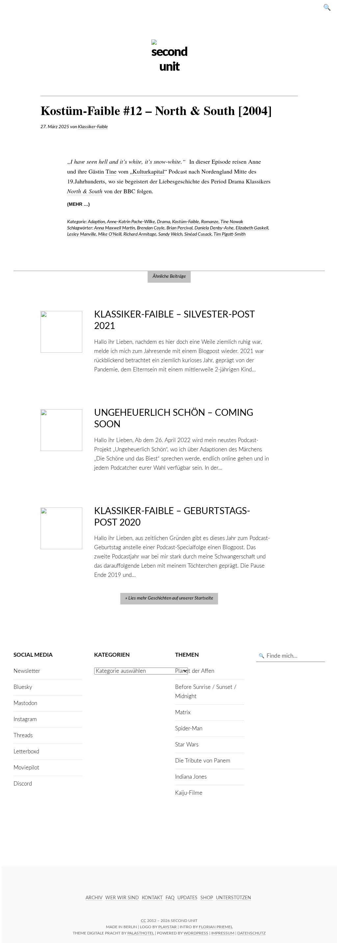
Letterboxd (26, 751)
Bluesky (22, 687)
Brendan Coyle (151, 228)
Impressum (222, 933)
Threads (23, 735)
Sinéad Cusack (198, 234)
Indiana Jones (191, 777)
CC (143, 921)
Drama (163, 222)
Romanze (210, 222)
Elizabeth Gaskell (252, 228)
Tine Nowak (231, 222)
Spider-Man (188, 728)
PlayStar (167, 927)
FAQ (170, 898)
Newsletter (26, 671)
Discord (22, 784)
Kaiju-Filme (188, 793)
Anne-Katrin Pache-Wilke (131, 222)
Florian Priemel (216, 927)
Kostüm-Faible (185, 222)
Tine (111, 171)
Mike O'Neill (109, 234)
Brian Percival (180, 228)
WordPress (196, 933)
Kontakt (152, 898)
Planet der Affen (194, 671)
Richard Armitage (139, 234)
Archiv (94, 898)
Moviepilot (26, 767)
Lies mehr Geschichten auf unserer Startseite (170, 598)
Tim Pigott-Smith (230, 234)
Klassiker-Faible (93, 127)
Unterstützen (233, 898)
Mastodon (25, 703)
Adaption (96, 222)
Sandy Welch (170, 234)
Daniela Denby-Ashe (214, 228)
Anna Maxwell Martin (114, 228)
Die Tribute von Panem (202, 761)
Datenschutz (251, 933)
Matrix (183, 712)
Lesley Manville (81, 234)
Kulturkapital (148, 171)
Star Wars (186, 744)
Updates (187, 898)
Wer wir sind (122, 898)
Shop (206, 898)
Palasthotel (140, 933)
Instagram (25, 719)
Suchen (329, 7)
